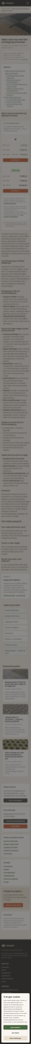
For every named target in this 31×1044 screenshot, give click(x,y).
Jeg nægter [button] (15, 1033)
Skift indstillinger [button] (15, 1038)
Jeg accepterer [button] (15, 1027)
